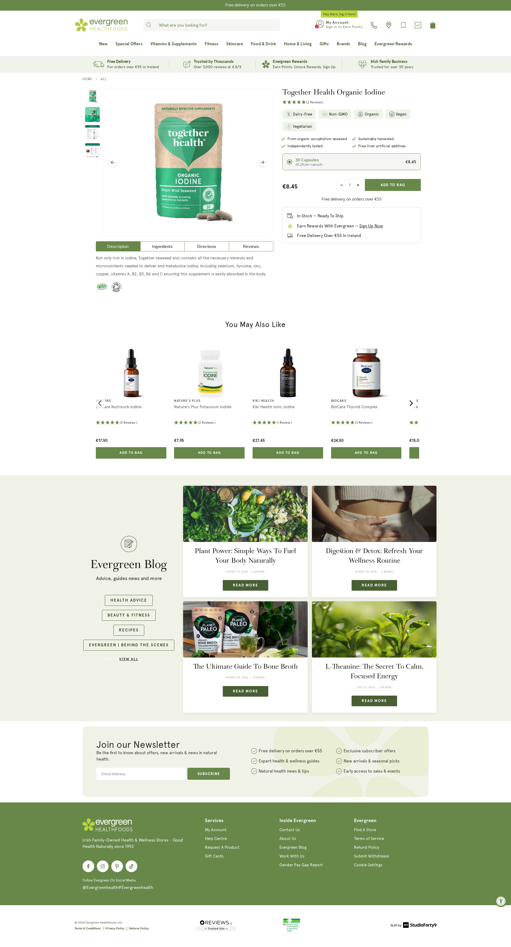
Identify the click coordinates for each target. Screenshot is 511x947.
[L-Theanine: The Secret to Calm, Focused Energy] (374, 629)
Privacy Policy (114, 928)
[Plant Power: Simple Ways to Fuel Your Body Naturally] (245, 514)
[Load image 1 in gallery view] (92, 96)
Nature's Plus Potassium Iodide (202, 407)
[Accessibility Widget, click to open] (501, 901)
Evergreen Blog (293, 847)
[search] (148, 25)
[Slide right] (262, 162)
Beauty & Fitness (129, 615)
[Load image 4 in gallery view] (92, 150)
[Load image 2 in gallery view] (92, 114)
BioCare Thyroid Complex (354, 407)
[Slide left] (112, 162)
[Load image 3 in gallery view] (92, 132)
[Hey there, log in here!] (320, 25)
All (104, 79)
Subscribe (208, 774)
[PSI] (291, 931)
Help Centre (216, 838)
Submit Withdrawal (371, 856)
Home (87, 79)
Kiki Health (263, 401)
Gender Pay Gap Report (301, 865)
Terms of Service (369, 838)
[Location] (388, 25)
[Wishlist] (403, 25)
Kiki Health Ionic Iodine (274, 407)
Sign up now (371, 225)
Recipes (129, 630)
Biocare (103, 401)
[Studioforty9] (413, 926)
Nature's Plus (187, 401)
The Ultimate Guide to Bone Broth (245, 666)
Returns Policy (139, 928)
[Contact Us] (374, 25)
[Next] (411, 403)
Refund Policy (366, 847)
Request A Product (222, 847)
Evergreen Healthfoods (101, 922)
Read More (245, 585)
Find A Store (365, 829)
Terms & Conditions (88, 928)
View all (128, 659)
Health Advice (128, 600)
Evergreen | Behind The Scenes (129, 645)
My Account (215, 829)
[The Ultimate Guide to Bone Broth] (245, 629)
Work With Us (291, 856)
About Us (287, 838)
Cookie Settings (368, 865)
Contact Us (289, 829)
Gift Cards (214, 856)
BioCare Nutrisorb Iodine (118, 407)
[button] (351, 102)
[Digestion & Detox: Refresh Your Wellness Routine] (374, 514)
